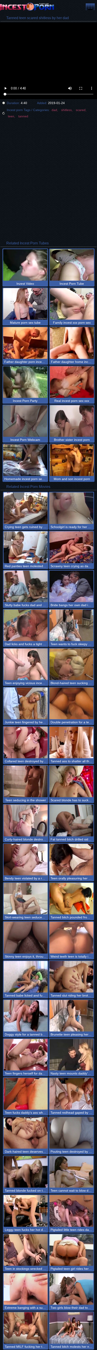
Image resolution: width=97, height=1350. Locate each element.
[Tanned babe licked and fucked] (26, 977)
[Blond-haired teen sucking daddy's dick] (71, 664)
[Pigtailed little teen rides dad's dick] (71, 1211)
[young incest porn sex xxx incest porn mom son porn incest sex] (90, 6)
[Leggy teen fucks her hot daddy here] (26, 1211)
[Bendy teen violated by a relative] (26, 859)
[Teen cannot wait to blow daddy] (71, 1172)
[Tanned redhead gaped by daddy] (71, 1093)
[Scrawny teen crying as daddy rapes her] (71, 547)
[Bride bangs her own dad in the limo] (71, 586)
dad (54, 110)
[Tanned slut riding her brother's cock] (71, 977)
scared (80, 110)
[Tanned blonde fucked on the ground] (26, 1172)
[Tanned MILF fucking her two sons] (26, 1328)
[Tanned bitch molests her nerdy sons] (71, 1328)
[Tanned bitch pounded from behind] (71, 898)
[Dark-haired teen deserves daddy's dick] (26, 1133)
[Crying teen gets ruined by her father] (26, 508)
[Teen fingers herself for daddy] (26, 1054)
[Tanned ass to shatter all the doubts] (71, 742)
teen (11, 116)
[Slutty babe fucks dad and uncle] (26, 586)
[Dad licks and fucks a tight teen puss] (26, 625)
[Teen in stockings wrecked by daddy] (26, 1250)
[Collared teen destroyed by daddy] (26, 742)
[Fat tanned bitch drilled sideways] (71, 820)
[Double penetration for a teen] (71, 703)
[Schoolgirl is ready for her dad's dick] (71, 508)
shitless (66, 110)
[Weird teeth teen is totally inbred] (71, 937)
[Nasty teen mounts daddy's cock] (71, 1054)
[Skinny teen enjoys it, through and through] (26, 937)
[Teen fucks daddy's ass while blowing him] (26, 1093)
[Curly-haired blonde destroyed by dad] (26, 820)
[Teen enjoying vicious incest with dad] (26, 664)
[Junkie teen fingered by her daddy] (26, 703)
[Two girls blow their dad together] (71, 1289)
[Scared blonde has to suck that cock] (71, 781)
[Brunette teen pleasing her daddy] (71, 1015)
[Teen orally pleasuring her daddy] (71, 859)
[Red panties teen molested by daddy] (26, 547)
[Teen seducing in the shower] (26, 781)
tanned (23, 116)
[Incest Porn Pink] (27, 7)
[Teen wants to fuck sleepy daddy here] (71, 625)
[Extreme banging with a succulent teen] (26, 1289)
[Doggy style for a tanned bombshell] (26, 1015)
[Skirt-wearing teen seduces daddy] (26, 898)
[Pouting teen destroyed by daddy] (71, 1133)
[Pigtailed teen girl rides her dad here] (71, 1250)
